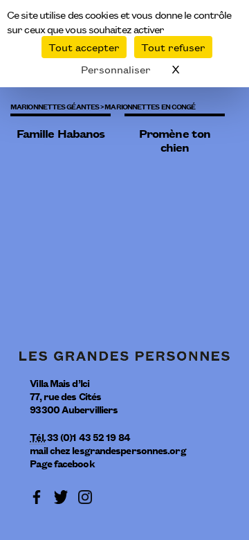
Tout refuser (173, 46)
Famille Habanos (61, 133)
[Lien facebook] (37, 495)
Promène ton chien (174, 140)
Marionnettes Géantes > (56, 106)
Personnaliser (116, 69)
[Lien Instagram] (85, 495)
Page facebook (62, 463)
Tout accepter (84, 46)
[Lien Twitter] (61, 495)
